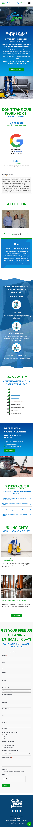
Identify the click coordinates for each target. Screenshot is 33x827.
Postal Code (5, 729)
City (3, 715)
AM (4, 736)
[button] (29, 3)
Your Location (6, 688)
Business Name (7, 694)
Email (4, 672)
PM (4, 738)
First (3, 662)
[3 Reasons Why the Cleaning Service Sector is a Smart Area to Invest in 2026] (16, 545)
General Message (8, 744)
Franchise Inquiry (8, 747)
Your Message (7, 757)
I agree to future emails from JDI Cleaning (14, 771)
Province (4, 722)
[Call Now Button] (29, 824)
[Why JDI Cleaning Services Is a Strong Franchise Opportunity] (16, 586)
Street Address (6, 709)
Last (3, 669)
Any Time (6, 735)
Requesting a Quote (9, 745)
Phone (4, 680)
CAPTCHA (5, 774)
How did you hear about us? (10, 750)
